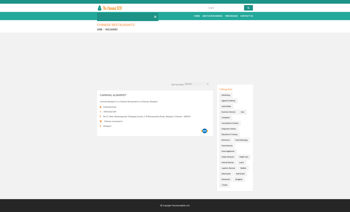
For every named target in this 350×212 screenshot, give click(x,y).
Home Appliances (228, 151)
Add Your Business (212, 16)
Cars (242, 112)
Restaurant (112, 29)
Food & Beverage (241, 140)
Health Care (244, 157)
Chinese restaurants (113, 121)
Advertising (226, 95)
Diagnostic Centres (229, 129)
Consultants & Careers (230, 123)
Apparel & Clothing (228, 101)
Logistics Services (228, 168)
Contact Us (246, 16)
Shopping (238, 179)
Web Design (231, 16)
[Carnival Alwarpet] (204, 131)
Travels (224, 185)
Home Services (227, 146)
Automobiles (226, 106)
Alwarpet (107, 126)
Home (197, 16)
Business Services (228, 112)
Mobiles (243, 168)
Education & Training (229, 134)
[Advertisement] (175, 61)
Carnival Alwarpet (113, 95)
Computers (226, 118)
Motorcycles (226, 174)
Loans (241, 163)
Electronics (226, 140)
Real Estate (240, 174)
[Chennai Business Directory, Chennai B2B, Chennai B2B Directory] (109, 7)
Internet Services (228, 163)
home (99, 29)
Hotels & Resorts (228, 157)
